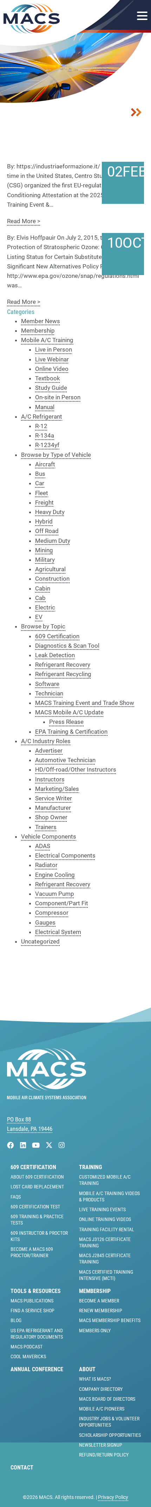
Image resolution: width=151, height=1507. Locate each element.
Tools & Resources (36, 1291)
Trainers (46, 827)
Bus (40, 473)
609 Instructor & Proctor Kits (39, 1236)
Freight (44, 502)
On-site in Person (57, 397)
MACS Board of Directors (107, 1399)
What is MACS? (95, 1379)
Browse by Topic (43, 626)
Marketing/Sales (57, 788)
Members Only (95, 1330)
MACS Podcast (26, 1346)
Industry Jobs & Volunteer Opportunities (109, 1422)
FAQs (16, 1197)
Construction (52, 578)
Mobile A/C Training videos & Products (109, 1196)
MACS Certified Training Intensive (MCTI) (106, 1275)
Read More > (23, 221)
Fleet (41, 492)
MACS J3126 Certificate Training (105, 1242)
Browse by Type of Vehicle (56, 454)
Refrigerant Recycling (63, 674)
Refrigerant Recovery (62, 664)
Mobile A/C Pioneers (101, 1409)
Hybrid (44, 521)
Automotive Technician (65, 759)
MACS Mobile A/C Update (69, 712)
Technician (49, 693)
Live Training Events (102, 1209)
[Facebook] (11, 1145)
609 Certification (57, 636)
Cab (40, 597)
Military (45, 559)
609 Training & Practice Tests (37, 1220)
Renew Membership (100, 1310)
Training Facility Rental (106, 1229)
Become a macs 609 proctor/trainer (32, 1252)
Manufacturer (53, 807)
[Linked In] (24, 1145)
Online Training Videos (105, 1219)
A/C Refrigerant (41, 416)
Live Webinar (52, 359)
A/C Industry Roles (46, 741)
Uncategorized (40, 941)
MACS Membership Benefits (109, 1320)
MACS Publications (32, 1300)
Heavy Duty (50, 511)
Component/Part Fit (61, 903)
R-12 (41, 425)
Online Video (51, 368)
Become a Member (99, 1300)
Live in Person (53, 349)
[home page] (46, 1097)
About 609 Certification (37, 1177)
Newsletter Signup (100, 1445)
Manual (44, 407)
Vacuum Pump (54, 893)
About (87, 1369)
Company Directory (101, 1389)
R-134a (44, 435)
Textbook (47, 378)
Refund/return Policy (104, 1455)
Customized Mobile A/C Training (105, 1180)
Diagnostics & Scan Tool (67, 645)
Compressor (51, 912)
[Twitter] (50, 1145)
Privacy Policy (113, 1497)
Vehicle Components (48, 836)
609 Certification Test (35, 1206)
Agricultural (50, 569)
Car (39, 483)
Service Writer (53, 798)
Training (90, 1167)
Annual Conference (37, 1369)
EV (38, 616)
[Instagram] (62, 1145)
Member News (40, 321)
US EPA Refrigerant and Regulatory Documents (37, 1334)
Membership (38, 330)
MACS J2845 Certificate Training (105, 1259)
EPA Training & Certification (71, 731)
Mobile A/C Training (47, 340)
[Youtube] (36, 1145)
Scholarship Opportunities (110, 1435)
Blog (16, 1320)
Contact (22, 1468)
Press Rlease (66, 721)
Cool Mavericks (28, 1356)
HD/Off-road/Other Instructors (75, 769)
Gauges (45, 922)
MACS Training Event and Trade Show (84, 702)
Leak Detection (55, 655)
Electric (45, 607)
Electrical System (58, 931)
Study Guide (51, 387)
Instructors (50, 779)
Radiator (46, 864)
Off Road (47, 530)
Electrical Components (65, 855)
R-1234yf (47, 444)
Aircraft (45, 464)
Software (47, 683)
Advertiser (49, 750)
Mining (44, 550)
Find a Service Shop (32, 1310)
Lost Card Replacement (37, 1186)
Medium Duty (52, 540)
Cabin (42, 588)
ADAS (42, 845)
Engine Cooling (55, 874)
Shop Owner (51, 817)
